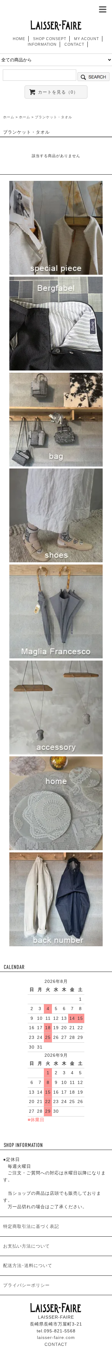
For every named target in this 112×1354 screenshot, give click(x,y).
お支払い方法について (26, 1246)
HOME (19, 39)
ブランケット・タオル (53, 117)
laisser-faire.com (56, 1337)
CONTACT (74, 44)
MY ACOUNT (86, 39)
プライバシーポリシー (26, 1285)
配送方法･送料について (27, 1265)
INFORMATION (42, 44)
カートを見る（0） (58, 92)
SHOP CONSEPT (49, 39)
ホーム (8, 117)
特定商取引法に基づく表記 (31, 1226)
